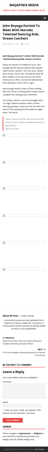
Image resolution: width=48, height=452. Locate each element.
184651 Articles (27, 316)
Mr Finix (26, 44)
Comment (7, 382)
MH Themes (39, 449)
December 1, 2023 (12, 44)
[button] (44, 18)
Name (5, 402)
